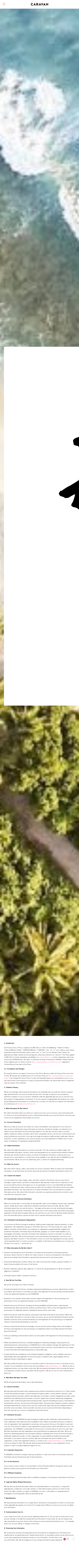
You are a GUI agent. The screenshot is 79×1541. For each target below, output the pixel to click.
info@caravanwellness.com (26, 1104)
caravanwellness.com (46, 1057)
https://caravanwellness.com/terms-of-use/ (46, 1062)
